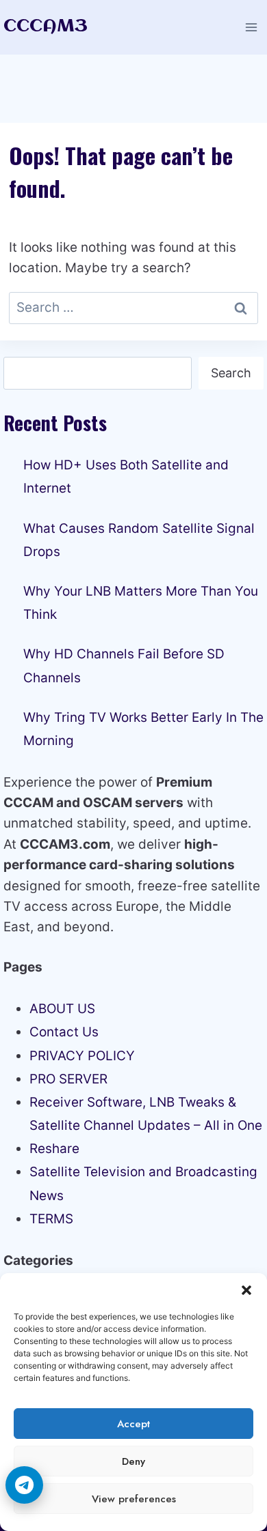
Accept (133, 1423)
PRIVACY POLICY (82, 1056)
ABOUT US (62, 1009)
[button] (246, 1290)
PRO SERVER (68, 1079)
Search (231, 373)
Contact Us (64, 1032)
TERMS (51, 1219)
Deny (133, 1461)
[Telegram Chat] (24, 1485)
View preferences (134, 1498)
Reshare (54, 1148)
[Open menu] (251, 27)
